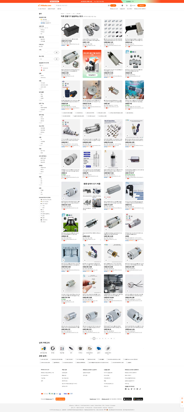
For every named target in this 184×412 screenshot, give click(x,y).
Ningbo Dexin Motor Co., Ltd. (89, 45)
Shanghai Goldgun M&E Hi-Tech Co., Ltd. (70, 44)
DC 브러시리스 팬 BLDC (68, 362)
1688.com (77, 405)
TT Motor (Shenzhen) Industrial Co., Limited (134, 239)
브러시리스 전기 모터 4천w (57, 359)
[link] (182, 398)
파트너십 (127, 383)
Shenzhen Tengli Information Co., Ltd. (112, 176)
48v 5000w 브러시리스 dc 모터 (114, 359)
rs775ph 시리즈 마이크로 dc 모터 (116, 112)
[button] (109, 5)
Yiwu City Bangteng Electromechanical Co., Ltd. (134, 45)
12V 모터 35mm (80, 112)
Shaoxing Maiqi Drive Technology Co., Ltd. (134, 207)
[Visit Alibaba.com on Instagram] (134, 389)
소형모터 (129, 362)
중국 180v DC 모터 (91, 359)
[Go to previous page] (91, 338)
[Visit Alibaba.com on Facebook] (126, 389)
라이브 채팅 (106, 375)
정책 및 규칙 (64, 386)
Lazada (92, 405)
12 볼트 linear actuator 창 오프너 (131, 359)
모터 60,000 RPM (90, 112)
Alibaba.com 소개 (45, 369)
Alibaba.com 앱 (105, 399)
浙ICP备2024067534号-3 (128, 409)
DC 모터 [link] (78, 13)
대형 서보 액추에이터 (81, 362)
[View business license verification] (105, 410)
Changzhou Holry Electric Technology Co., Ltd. (70, 107)
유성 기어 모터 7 (70, 359)
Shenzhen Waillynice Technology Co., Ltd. (134, 107)
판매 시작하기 (128, 375)
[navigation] (49, 176)
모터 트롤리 (101, 359)
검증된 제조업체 (86, 372)
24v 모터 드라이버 (66, 116)
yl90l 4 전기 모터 (44, 359)
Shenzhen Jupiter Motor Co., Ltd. (111, 106)
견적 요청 (85, 375)
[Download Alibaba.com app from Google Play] (138, 399)
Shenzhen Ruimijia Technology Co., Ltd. (70, 177)
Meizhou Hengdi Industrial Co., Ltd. (90, 176)
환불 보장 (64, 375)
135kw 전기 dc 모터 (102, 112)
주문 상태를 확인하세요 (130, 378)
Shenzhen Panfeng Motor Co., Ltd (132, 76)
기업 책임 (43, 378)
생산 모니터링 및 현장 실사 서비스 (69, 383)
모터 (74, 13)
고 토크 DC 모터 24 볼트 (67, 112)
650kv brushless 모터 (45, 362)
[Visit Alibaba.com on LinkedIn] (129, 389)
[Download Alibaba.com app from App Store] (127, 399)
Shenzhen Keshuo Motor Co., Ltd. (111, 145)
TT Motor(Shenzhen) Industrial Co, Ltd (69, 145)
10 (111, 338)
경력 (42, 380)
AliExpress (71, 405)
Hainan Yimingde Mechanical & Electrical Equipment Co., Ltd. (92, 106)
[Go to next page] (114, 338)
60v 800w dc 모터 (102, 116)
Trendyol (107, 405)
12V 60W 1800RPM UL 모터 (118, 362)
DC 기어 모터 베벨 (80, 359)
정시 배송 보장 (65, 378)
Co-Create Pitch (44, 375)
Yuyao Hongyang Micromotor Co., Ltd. (112, 45)
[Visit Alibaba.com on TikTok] (140, 389)
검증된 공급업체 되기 (129, 380)
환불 (105, 380)
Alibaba (62, 13)
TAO (103, 405)
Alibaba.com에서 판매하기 (131, 372)
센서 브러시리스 (130, 112)
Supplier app (93, 399)
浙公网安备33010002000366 (115, 409)
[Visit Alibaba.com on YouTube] (137, 389)
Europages (112, 405)
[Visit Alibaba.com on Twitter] (131, 389)
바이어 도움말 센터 (108, 372)
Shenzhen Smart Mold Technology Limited (92, 145)
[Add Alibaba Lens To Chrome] (60, 399)
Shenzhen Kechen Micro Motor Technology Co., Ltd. (134, 145)
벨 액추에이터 (56, 362)
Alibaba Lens (49, 399)
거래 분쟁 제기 (107, 378)
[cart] (127, 5)
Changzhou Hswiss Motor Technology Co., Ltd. (134, 177)
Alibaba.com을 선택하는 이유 (47, 372)
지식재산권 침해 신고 (108, 383)
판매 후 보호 (64, 380)
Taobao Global (98, 405)
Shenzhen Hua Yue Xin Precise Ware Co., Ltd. (113, 76)
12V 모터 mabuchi (91, 116)
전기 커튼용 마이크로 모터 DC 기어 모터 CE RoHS (98, 362)
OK (56, 52)
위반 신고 (106, 386)
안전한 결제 (64, 372)
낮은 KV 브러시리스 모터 (79, 116)
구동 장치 (68, 13)
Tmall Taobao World (85, 405)
